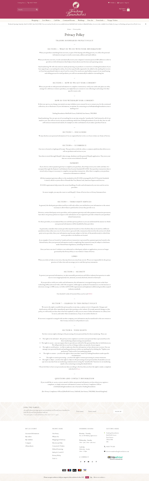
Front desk (99, 20)
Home (69, 29)
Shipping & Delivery (58, 440)
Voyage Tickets (112, 20)
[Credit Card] (69, 470)
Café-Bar (57, 20)
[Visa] (85, 470)
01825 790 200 (110, 446)
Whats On (55, 436)
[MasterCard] (80, 470)
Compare (28, 443)
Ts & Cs (54, 458)
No (91, 477)
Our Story (55, 433)
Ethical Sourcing (57, 449)
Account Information (32, 433)
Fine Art (90, 20)
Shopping (35, 20)
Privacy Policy (56, 455)
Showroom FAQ (57, 443)
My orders (28, 436)
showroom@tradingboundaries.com (117, 451)
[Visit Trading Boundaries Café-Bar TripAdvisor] (114, 457)
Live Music (46, 20)
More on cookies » (99, 477)
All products (29, 446)
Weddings (81, 20)
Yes (87, 477)
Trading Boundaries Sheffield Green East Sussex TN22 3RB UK (112, 437)
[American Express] (64, 470)
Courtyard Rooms (69, 20)
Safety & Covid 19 (58, 452)
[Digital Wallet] (74, 470)
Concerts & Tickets (58, 446)
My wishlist (29, 440)
